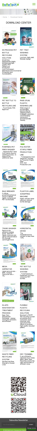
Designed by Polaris (20, 430)
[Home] (11, 4)
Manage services (31, 428)
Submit (31, 424)
